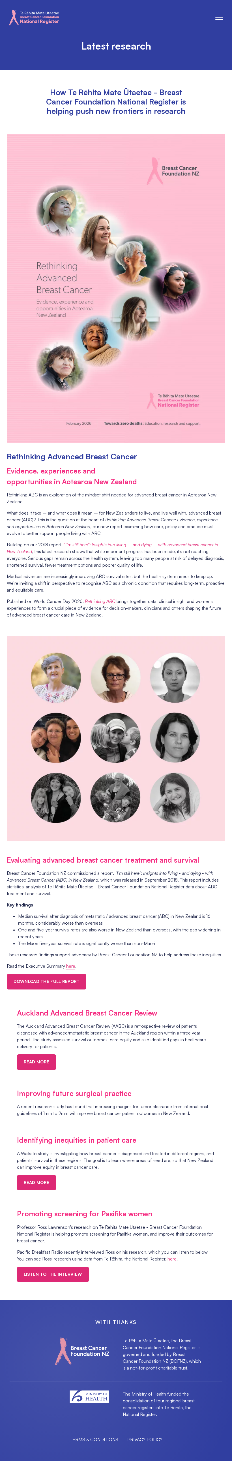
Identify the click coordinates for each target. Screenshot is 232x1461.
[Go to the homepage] (34, 18)
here (70, 966)
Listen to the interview (53, 1274)
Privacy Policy (144, 1439)
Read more (37, 1062)
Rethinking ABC (100, 601)
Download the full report (47, 981)
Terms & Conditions (94, 1439)
